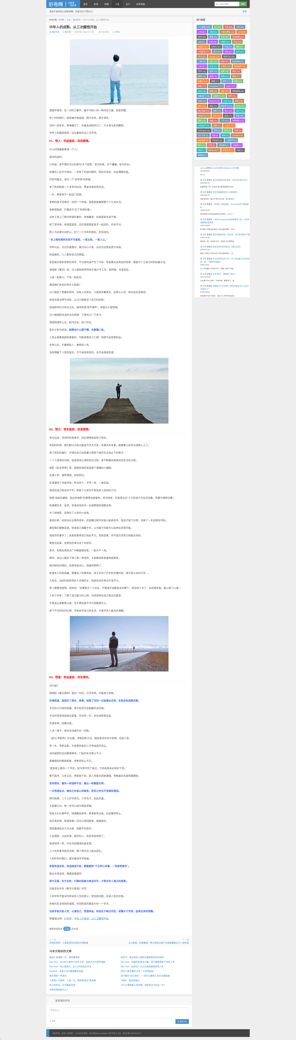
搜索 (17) (236, 76)
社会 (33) (237, 41)
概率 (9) (225, 135)
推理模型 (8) (224, 145)
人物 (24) (202, 61)
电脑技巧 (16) (203, 96)
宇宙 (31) (228, 46)
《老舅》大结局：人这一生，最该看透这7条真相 (72, 980)
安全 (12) (240, 110)
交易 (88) (228, 27)
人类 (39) (212, 41)
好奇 (96, 4)
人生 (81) (202, 32)
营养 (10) (202, 120)
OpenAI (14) (215, 101)
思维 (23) (224, 61)
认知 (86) (240, 27)
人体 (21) (202, 66)
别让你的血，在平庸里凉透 (62, 984)
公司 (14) (227, 101)
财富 (107, 4)
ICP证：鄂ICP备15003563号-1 (129, 1033)
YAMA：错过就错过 (130, 980)
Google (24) (215, 56)
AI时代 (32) (216, 46)
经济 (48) (202, 36)
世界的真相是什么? (58, 989)
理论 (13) (202, 105)
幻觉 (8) (211, 145)
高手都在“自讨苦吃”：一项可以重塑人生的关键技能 (145, 975)
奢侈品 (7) (202, 155)
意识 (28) (217, 51)
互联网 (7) (237, 145)
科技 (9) (217, 130)
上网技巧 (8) (231, 140)
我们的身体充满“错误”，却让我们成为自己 (230, 180)
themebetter (103, 1033)
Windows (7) (213, 150)
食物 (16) (213, 91)
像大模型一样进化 (58, 975)
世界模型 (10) (238, 120)
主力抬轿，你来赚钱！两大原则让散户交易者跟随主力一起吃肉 (158, 942)
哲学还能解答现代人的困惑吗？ (226, 192)
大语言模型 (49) (227, 32)
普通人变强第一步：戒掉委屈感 (64, 957)
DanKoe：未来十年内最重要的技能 (66, 971)
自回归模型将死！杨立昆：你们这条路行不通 (231, 234)
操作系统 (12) (203, 110)
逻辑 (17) (215, 81)
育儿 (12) (228, 110)
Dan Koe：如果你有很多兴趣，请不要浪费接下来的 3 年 (148, 961)
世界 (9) (237, 130)
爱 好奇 (68, 32)
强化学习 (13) (226, 105)
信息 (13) (213, 105)
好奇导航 (140, 4)
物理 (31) (239, 46)
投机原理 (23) (238, 61)
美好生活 (76, 19)
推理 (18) (224, 76)
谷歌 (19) (224, 71)
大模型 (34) (225, 41)
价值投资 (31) (203, 51)
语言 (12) (217, 115)
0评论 (117, 32)
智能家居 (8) (203, 140)
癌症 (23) (213, 61)
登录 (244, 11)
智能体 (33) (203, 46)
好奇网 (63, 4)
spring (203, 168)
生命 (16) (202, 91)
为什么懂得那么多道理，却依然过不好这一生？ (143, 984)
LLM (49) (241, 32)
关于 (128, 4)
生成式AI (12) (203, 115)
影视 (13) (239, 101)
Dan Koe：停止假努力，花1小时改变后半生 (70, 966)
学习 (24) (202, 56)
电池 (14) (202, 101)
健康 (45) (213, 36)
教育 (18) (202, 76)
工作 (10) (224, 120)
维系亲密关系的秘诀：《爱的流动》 (227, 246)
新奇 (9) (227, 130)
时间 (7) (240, 150)
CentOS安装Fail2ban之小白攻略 (225, 168)
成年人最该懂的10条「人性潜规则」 (138, 971)
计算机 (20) (225, 66)
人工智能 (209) (204, 27)
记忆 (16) (224, 91)
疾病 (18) (213, 76)
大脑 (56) (213, 32)
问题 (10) (217, 125)
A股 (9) (215, 135)
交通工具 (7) (228, 150)
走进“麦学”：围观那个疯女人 (224, 274)
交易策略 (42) (238, 36)
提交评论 (183, 1021)
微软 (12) (217, 110)
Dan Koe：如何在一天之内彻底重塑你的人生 (142, 966)
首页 (85, 4)
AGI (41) (201, 41)
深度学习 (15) (218, 96)
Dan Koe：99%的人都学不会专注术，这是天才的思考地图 (77, 961)
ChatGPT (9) (237, 135)
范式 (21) (213, 66)
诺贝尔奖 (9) (203, 135)
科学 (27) (240, 51)
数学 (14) (232, 96)
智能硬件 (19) (239, 66)
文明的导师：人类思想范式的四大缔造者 (68, 942)
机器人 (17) (203, 81)
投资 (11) (228, 115)
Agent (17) (230, 86)
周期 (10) (213, 120)
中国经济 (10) (203, 125)
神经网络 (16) (238, 91)
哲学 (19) (202, 71)
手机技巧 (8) (217, 140)
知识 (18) (236, 71)
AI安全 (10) (229, 125)
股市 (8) (201, 145)
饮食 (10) (239, 115)
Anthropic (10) (204, 130)
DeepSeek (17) (216, 86)
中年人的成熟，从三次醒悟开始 (73, 26)
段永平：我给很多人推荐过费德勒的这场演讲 (142, 957)
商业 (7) (201, 150)
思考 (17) (226, 81)
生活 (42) (224, 36)
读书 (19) (213, 71)
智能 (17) (202, 86)
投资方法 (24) (229, 56)
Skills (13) (240, 105)
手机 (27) (228, 51)
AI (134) (217, 27)
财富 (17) (238, 81)
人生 (117, 4)
